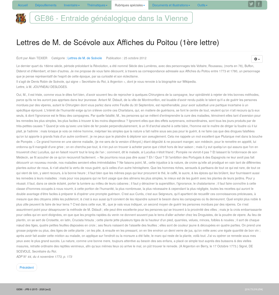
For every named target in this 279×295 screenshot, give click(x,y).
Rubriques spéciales (129, 5)
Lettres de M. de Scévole (85, 58)
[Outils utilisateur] (257, 59)
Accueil (23, 5)
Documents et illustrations (170, 5)
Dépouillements (45, 5)
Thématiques (96, 5)
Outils (201, 5)
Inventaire (71, 5)
